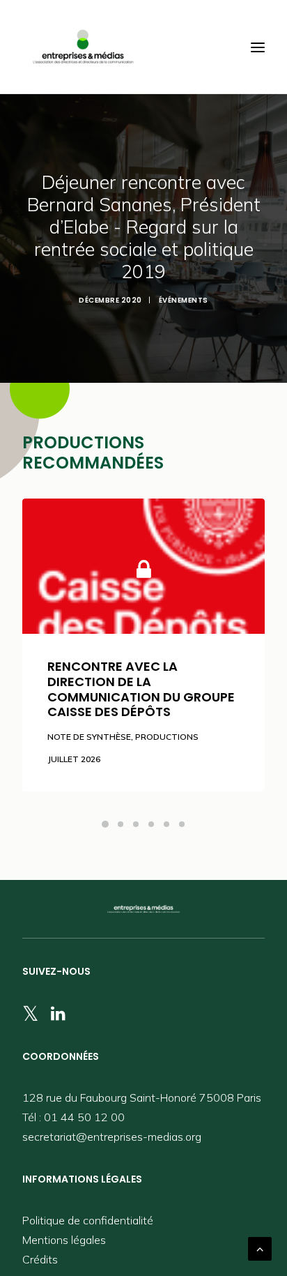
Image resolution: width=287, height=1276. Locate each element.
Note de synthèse (89, 736)
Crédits (40, 1259)
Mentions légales (64, 1240)
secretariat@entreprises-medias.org (111, 1137)
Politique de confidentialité (87, 1220)
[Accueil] (143, 909)
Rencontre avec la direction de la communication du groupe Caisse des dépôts (141, 689)
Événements (183, 300)
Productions (167, 736)
